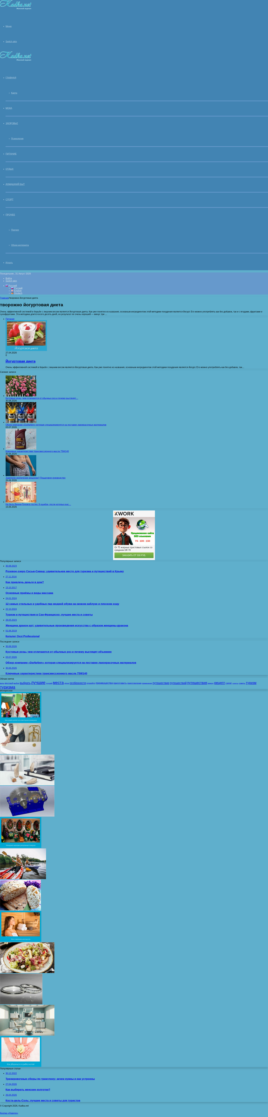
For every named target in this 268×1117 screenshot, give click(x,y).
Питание (11, 154)
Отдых (10, 169)
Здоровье (12, 123)
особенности (78, 682)
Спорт (9, 199)
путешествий (178, 682)
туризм (251, 683)
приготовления (134, 683)
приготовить (120, 683)
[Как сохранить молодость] (20, 941)
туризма (7, 687)
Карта (14, 93)
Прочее (10, 215)
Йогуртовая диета (20, 361)
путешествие (161, 682)
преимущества (104, 683)
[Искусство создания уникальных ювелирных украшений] (21, 1003)
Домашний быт (15, 184)
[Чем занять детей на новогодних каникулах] (20, 722)
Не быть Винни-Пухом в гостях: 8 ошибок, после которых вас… (38, 504)
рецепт (219, 683)
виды (2, 683)
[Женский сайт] (15, 9)
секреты (235, 683)
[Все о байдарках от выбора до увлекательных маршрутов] (23, 878)
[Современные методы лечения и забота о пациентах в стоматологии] (27, 1035)
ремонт (211, 683)
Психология (17, 138)
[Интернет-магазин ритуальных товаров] (20, 847)
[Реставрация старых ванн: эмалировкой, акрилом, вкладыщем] (20, 753)
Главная (4, 298)
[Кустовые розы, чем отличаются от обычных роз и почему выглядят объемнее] (21, 396)
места (58, 682)
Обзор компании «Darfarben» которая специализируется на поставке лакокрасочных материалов (56, 425)
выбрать (25, 682)
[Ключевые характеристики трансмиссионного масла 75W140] (21, 449)
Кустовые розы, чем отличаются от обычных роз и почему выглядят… (42, 398)
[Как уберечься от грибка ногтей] (20, 1066)
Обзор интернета (20, 245)
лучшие (38, 682)
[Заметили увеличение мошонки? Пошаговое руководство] (21, 475)
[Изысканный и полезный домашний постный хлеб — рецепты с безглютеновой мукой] (20, 909)
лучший (49, 683)
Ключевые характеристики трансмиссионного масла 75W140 (37, 451)
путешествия (197, 683)
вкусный (9, 683)
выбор (16, 683)
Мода (9, 108)
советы (242, 683)
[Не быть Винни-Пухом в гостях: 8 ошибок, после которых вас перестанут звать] (21, 502)
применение (147, 683)
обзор (66, 683)
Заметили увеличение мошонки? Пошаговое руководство (35, 478)
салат (229, 683)
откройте (91, 683)
